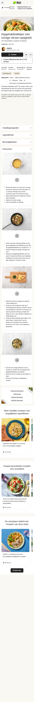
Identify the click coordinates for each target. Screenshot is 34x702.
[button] (17, 135)
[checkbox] (2, 44)
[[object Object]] (26, 54)
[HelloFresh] (17, 2)
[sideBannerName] (17, 112)
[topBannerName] (17, 13)
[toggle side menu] (2, 2)
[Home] (2, 8)
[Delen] (31, 54)
